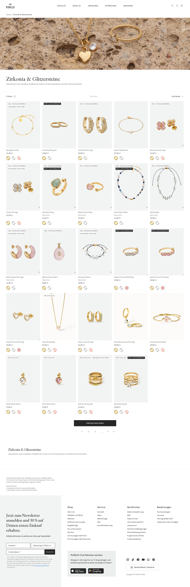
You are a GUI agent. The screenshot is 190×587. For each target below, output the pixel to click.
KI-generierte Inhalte (135, 536)
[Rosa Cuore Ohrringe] (167, 125)
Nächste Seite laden (95, 423)
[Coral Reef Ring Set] (59, 125)
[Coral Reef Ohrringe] (95, 125)
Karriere (70, 532)
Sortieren (176, 96)
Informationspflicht (135, 522)
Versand (160, 515)
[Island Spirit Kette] (131, 187)
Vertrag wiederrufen (165, 519)
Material (70, 519)
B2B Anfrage (102, 519)
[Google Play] (96, 571)
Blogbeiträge (72, 525)
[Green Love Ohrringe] (95, 316)
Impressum (132, 525)
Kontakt (100, 512)
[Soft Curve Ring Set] (95, 378)
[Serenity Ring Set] (131, 378)
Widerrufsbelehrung (135, 512)
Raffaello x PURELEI (75, 515)
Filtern (9, 96)
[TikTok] (132, 559)
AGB (128, 515)
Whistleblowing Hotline (136, 532)
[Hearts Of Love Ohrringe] (23, 316)
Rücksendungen (163, 512)
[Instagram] (127, 559)
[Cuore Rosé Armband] (167, 316)
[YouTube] (143, 559)
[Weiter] (114, 431)
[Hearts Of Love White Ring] (131, 251)
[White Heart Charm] (23, 378)
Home (8, 14)
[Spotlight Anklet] (23, 125)
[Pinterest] (153, 559)
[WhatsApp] (148, 559)
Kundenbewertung (104, 525)
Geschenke (128, 5)
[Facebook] (138, 559)
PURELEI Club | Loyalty (76, 522)
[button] (172, 6)
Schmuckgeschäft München (79, 539)
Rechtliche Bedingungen (137, 529)
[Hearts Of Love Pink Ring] (167, 251)
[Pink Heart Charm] (59, 378)
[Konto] (177, 6)
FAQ (98, 522)
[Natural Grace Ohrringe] (23, 251)
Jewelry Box (93, 5)
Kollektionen (110, 5)
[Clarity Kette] (167, 187)
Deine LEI (77, 5)
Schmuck (61, 5)
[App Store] (78, 571)
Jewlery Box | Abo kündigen (167, 522)
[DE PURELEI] (10, 5)
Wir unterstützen (74, 529)
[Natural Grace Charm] (59, 251)
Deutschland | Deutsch (144, 567)
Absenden (50, 552)
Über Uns (71, 512)
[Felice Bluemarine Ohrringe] (131, 316)
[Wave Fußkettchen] (131, 125)
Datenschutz (132, 519)
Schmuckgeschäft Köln (77, 536)
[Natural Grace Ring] (95, 187)
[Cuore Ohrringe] (23, 187)
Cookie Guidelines (134, 539)
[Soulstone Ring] (59, 187)
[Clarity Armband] (95, 251)
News (99, 515)
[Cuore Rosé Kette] (59, 316)
